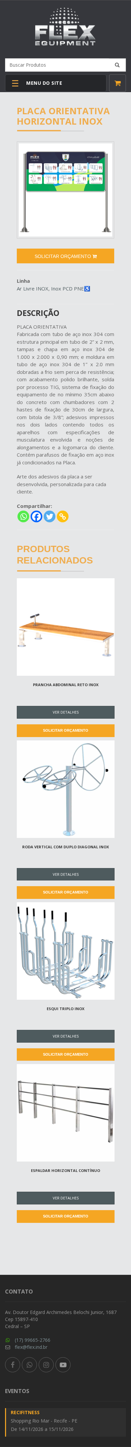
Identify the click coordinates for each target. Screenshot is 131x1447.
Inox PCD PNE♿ (70, 288)
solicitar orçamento (63, 256)
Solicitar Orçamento (65, 730)
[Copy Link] (63, 516)
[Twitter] (49, 516)
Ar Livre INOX (32, 288)
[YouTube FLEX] (63, 1364)
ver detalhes (66, 712)
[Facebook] (36, 516)
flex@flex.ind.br (31, 1347)
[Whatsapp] (23, 516)
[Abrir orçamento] (117, 83)
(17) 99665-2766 (32, 1340)
